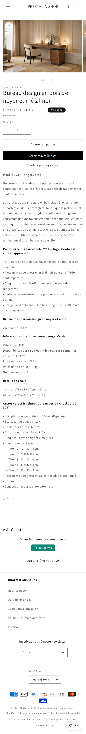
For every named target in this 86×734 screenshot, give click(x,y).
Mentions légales (45, 725)
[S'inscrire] (63, 652)
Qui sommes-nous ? (20, 599)
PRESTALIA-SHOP (27, 708)
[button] (8, 6)
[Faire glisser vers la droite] (51, 80)
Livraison (14, 627)
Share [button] (10, 498)
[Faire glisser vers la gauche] (34, 80)
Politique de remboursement (27, 618)
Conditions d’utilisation (27, 719)
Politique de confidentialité (65, 713)
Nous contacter (18, 590)
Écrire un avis (43, 548)
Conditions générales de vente (59, 719)
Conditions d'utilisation (23, 608)
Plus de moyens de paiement (43, 165)
